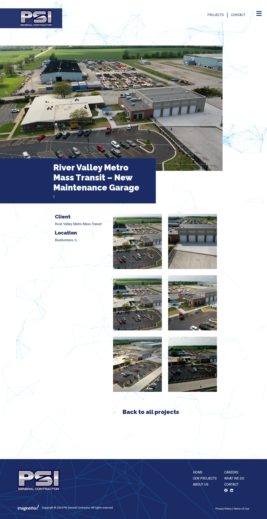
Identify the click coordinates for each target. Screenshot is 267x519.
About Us (200, 484)
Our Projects (205, 478)
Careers (231, 472)
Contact (238, 15)
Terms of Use (241, 508)
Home (197, 472)
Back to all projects (150, 412)
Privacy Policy (223, 508)
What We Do (234, 478)
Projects (215, 15)
